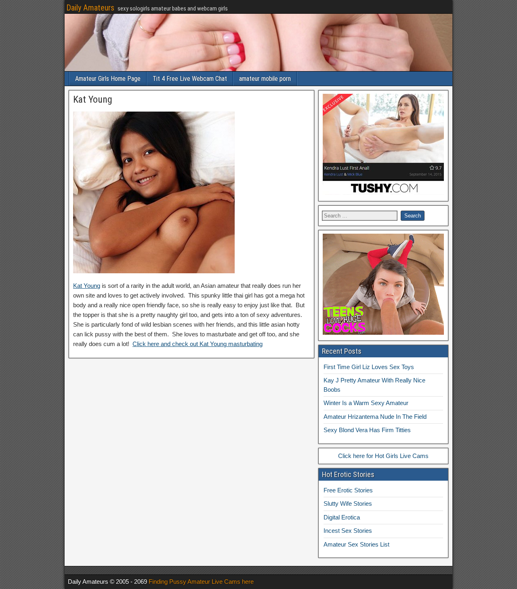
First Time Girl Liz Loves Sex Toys (369, 366)
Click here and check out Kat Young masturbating (197, 343)
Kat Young (92, 99)
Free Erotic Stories (348, 490)
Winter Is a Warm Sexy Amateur (366, 402)
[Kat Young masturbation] (154, 271)
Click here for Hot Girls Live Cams (383, 455)
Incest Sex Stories (348, 530)
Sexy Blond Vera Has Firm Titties (367, 429)
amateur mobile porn (265, 78)
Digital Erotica (342, 517)
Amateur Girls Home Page (108, 78)
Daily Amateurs (90, 8)
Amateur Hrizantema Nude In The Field (375, 416)
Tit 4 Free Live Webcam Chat (190, 78)
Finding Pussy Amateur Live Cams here (201, 581)
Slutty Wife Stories (348, 503)
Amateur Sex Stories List (356, 544)
